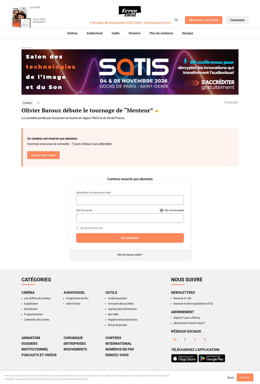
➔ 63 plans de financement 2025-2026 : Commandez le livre (130, 23)
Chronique (73, 338)
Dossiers (134, 33)
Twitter (195, 339)
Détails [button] (230, 377)
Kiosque (187, 33)
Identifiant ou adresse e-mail (93, 192)
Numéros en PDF (119, 349)
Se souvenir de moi (91, 228)
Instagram (205, 339)
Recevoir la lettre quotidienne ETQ (193, 303)
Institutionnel (35, 349)
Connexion (237, 20)
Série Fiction (73, 303)
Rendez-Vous (117, 355)
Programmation (33, 314)
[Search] (176, 20)
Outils (116, 33)
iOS (184, 358)
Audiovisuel (95, 33)
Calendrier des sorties (36, 319)
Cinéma (72, 33)
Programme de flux (77, 298)
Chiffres (113, 338)
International (118, 344)
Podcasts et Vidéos (39, 355)
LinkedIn (175, 339)
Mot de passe (84, 210)
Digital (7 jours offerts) (187, 317)
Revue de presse (117, 324)
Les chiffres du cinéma (37, 298)
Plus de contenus (161, 33)
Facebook (185, 339)
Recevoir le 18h (182, 298)
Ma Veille (113, 314)
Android (212, 358)
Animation (31, 338)
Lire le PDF (35, 7)
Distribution (31, 308)
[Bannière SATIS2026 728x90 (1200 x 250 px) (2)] (130, 72)
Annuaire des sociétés (121, 303)
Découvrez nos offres (203, 20)
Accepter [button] (245, 377)
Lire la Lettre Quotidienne (39, 20)
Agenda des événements (122, 308)
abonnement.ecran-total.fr (189, 323)
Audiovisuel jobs (117, 298)
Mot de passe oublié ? (130, 254)
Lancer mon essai (43, 155)
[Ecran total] (130, 11)
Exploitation (31, 303)
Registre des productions (122, 319)
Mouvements (75, 349)
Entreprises (75, 344)
